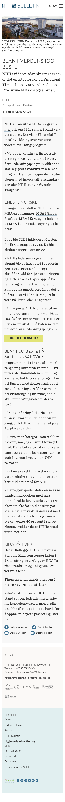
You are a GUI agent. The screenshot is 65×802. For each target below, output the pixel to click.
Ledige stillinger (14, 725)
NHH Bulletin (12, 735)
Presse (8, 730)
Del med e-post (44, 632)
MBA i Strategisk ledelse (38, 219)
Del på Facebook (19, 627)
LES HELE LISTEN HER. (24, 338)
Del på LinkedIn (18, 632)
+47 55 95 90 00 (25, 668)
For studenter (12, 750)
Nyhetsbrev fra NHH (16, 767)
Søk (55, 654)
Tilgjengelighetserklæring (19, 741)
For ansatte (11, 756)
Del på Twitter (45, 627)
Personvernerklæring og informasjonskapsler (27, 677)
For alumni (10, 761)
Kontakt (9, 719)
